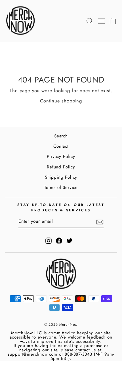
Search (61, 136)
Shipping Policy (61, 177)
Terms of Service (61, 187)
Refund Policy (61, 167)
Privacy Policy (61, 156)
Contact (61, 146)
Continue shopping (61, 100)
